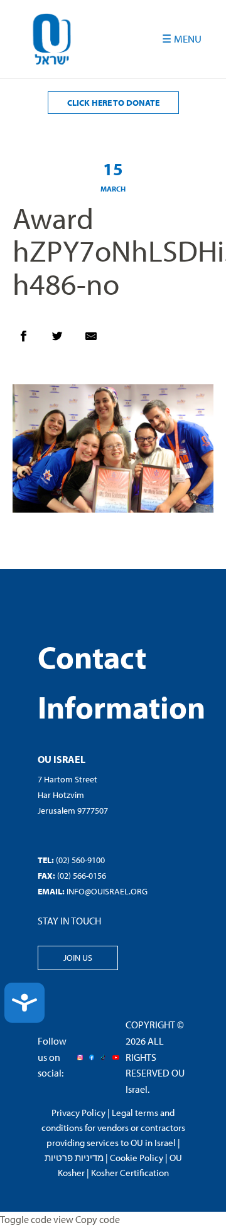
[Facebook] (29, 339)
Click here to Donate (113, 102)
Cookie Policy (136, 1158)
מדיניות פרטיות (74, 1158)
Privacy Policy (78, 1112)
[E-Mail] (97, 339)
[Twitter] (63, 339)
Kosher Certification (130, 1173)
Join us (77, 957)
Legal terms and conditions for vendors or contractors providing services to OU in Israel (113, 1128)
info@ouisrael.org (107, 891)
